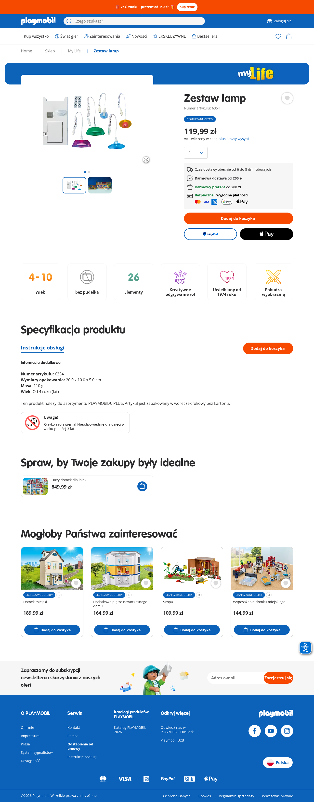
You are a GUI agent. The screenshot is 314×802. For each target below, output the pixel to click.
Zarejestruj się (278, 678)
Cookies (204, 796)
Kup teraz (187, 7)
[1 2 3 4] (238, 153)
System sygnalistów (37, 752)
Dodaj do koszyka (238, 218)
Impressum (30, 735)
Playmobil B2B (172, 740)
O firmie (27, 727)
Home (27, 51)
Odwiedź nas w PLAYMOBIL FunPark (177, 729)
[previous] (34, 121)
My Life (75, 51)
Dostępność (30, 760)
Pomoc (72, 735)
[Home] (38, 21)
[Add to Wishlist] (287, 98)
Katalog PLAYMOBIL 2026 (130, 729)
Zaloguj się (283, 21)
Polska (282, 762)
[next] (140, 121)
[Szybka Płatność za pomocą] (210, 234)
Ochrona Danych (177, 796)
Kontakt (73, 727)
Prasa (25, 744)
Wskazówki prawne (277, 796)
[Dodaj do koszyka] (142, 486)
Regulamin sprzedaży (236, 796)
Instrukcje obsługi (42, 347)
